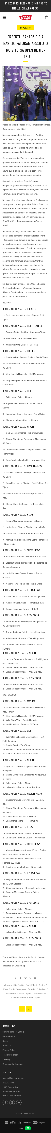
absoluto (8, 985)
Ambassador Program (13, 1064)
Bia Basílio (19, 985)
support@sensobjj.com (13, 1078)
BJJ (27, 985)
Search (6, 1041)
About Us (7, 1045)
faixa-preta (21, 989)
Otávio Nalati (39, 993)
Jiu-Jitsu (42, 989)
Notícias (20, 993)
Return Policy (9, 1036)
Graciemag (20, 966)
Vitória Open (34, 997)
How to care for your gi (13, 1032)
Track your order (10, 1055)
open (28, 993)
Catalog (6, 1059)
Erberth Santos (38, 985)
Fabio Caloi (8, 989)
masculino (10, 993)
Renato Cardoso (18, 997)
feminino (32, 989)
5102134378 (8, 1082)
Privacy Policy (9, 1050)
